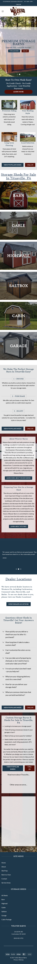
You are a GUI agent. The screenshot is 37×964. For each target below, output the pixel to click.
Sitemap (21, 960)
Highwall (18, 256)
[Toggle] (3, 632)
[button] (2, 11)
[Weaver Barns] (17, 11)
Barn (18, 196)
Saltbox (18, 286)
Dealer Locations (19, 579)
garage (18, 346)
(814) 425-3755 (18, 938)
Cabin (18, 316)
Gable (18, 226)
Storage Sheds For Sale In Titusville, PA (18, 176)
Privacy (16, 960)
